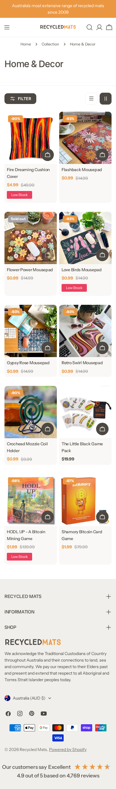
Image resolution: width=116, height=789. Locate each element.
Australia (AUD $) (29, 698)
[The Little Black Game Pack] (85, 412)
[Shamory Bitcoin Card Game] (85, 500)
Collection (50, 44)
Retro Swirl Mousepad (82, 362)
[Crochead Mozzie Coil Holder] (30, 412)
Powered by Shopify (68, 749)
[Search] (89, 27)
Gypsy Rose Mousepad (28, 362)
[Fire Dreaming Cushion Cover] (30, 138)
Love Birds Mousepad (82, 269)
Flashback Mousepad (82, 169)
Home (26, 44)
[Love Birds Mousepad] (85, 238)
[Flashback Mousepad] (85, 138)
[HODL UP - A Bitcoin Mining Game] (30, 500)
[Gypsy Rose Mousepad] (30, 331)
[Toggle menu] (7, 27)
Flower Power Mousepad (30, 269)
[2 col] (106, 99)
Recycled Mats (33, 749)
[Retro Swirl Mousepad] (85, 331)
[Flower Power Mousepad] (30, 238)
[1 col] (91, 99)
